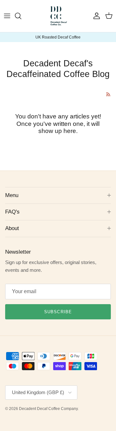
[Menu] (7, 16)
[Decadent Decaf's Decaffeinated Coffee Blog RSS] (108, 94)
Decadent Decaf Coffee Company (48, 408)
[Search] (21, 16)
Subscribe (58, 311)
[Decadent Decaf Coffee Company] (58, 16)
